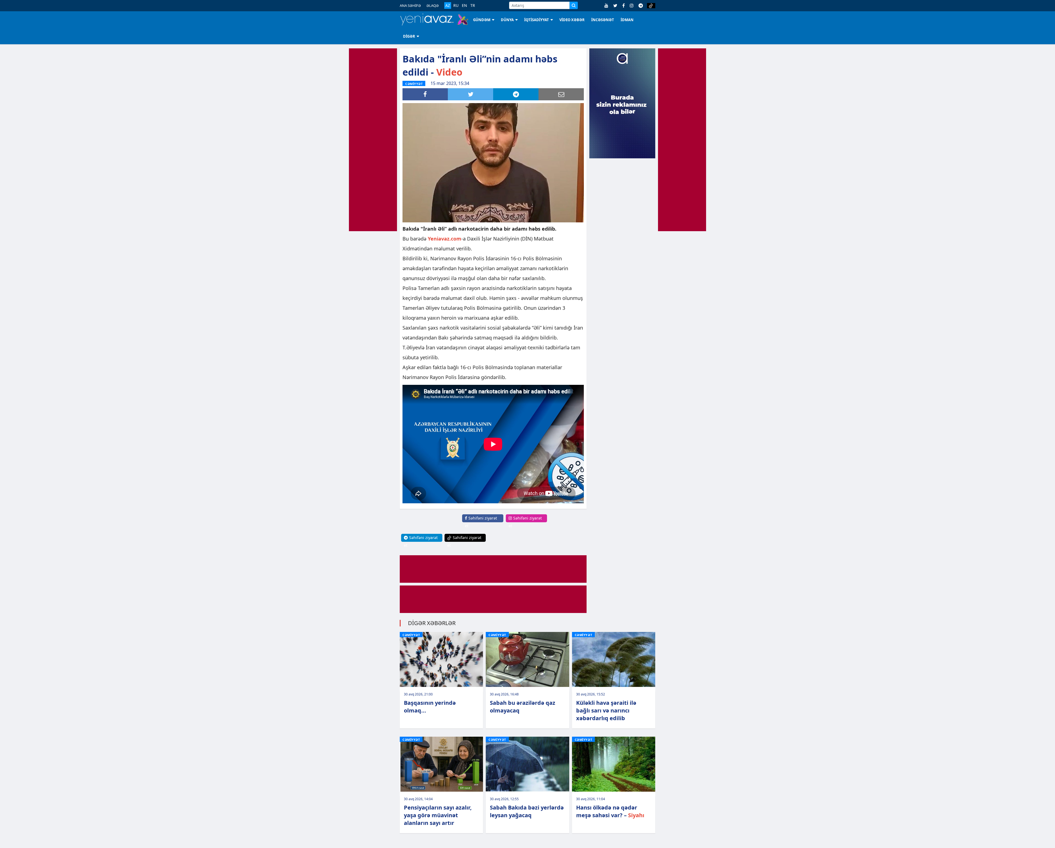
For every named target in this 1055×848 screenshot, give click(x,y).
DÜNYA (507, 19)
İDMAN (627, 19)
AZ (447, 5)
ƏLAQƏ (432, 5)
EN (464, 5)
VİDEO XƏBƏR (572, 19)
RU (456, 5)
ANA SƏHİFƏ (410, 5)
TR (472, 5)
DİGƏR (409, 36)
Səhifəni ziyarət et (481, 521)
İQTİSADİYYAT (536, 19)
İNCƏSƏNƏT (602, 19)
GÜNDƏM (481, 19)
